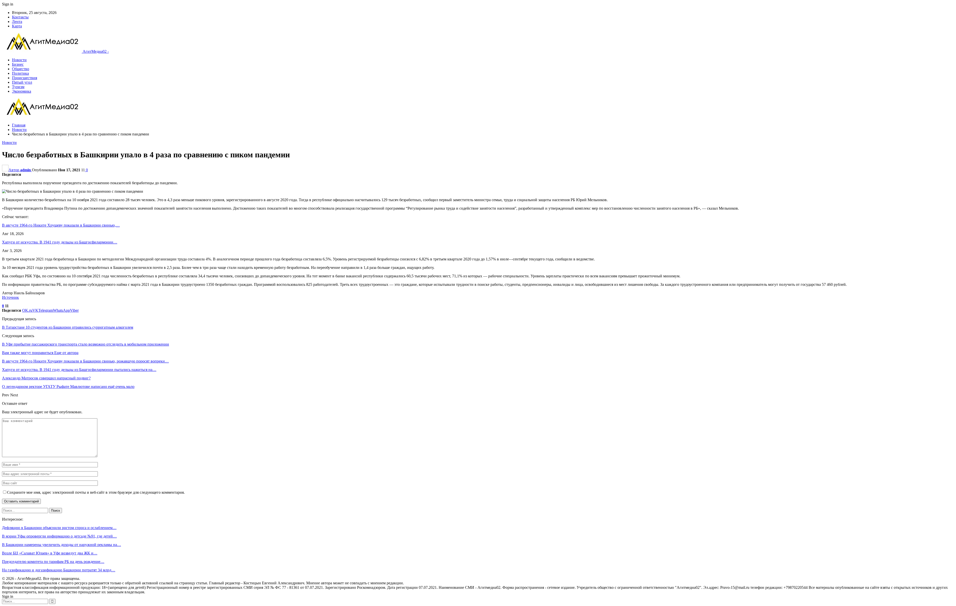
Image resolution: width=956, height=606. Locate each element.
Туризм (18, 87)
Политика (20, 73)
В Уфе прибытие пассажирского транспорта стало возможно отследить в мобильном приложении (85, 344)
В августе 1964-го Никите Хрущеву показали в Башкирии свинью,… (61, 225)
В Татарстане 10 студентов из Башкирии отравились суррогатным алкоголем (67, 327)
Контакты (20, 17)
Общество (20, 69)
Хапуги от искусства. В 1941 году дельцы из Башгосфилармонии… (59, 242)
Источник (10, 297)
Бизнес (18, 64)
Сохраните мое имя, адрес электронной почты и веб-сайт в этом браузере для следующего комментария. (96, 492)
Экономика (21, 91)
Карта (17, 26)
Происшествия (24, 78)
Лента (17, 21)
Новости (19, 60)
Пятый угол (22, 82)
